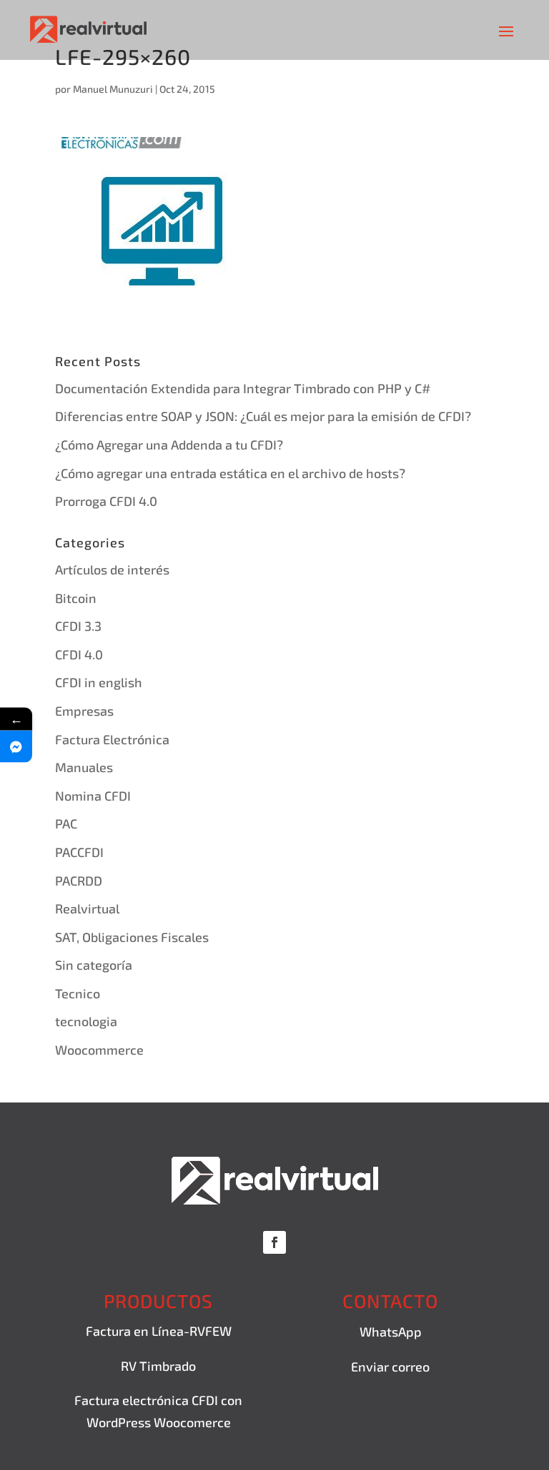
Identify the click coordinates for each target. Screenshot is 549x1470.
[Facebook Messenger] (16, 747)
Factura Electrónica (112, 739)
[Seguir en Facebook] (274, 1242)
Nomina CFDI (93, 796)
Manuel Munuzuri (113, 89)
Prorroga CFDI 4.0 (106, 501)
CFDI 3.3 (78, 626)
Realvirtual (87, 908)
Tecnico (77, 993)
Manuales (84, 767)
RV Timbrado (158, 1366)
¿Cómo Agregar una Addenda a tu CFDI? (169, 444)
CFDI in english (98, 682)
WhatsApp (391, 1331)
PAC (66, 823)
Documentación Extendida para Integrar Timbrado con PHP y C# (242, 388)
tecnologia (86, 1021)
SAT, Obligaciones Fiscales (132, 937)
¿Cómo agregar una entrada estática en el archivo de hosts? (230, 473)
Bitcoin (76, 598)
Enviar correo (390, 1366)
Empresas (84, 711)
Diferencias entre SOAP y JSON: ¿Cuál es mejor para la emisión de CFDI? (263, 416)
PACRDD (78, 880)
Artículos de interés (112, 569)
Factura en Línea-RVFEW (159, 1331)
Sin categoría (93, 965)
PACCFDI (79, 852)
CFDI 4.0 (79, 654)
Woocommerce (99, 1050)
